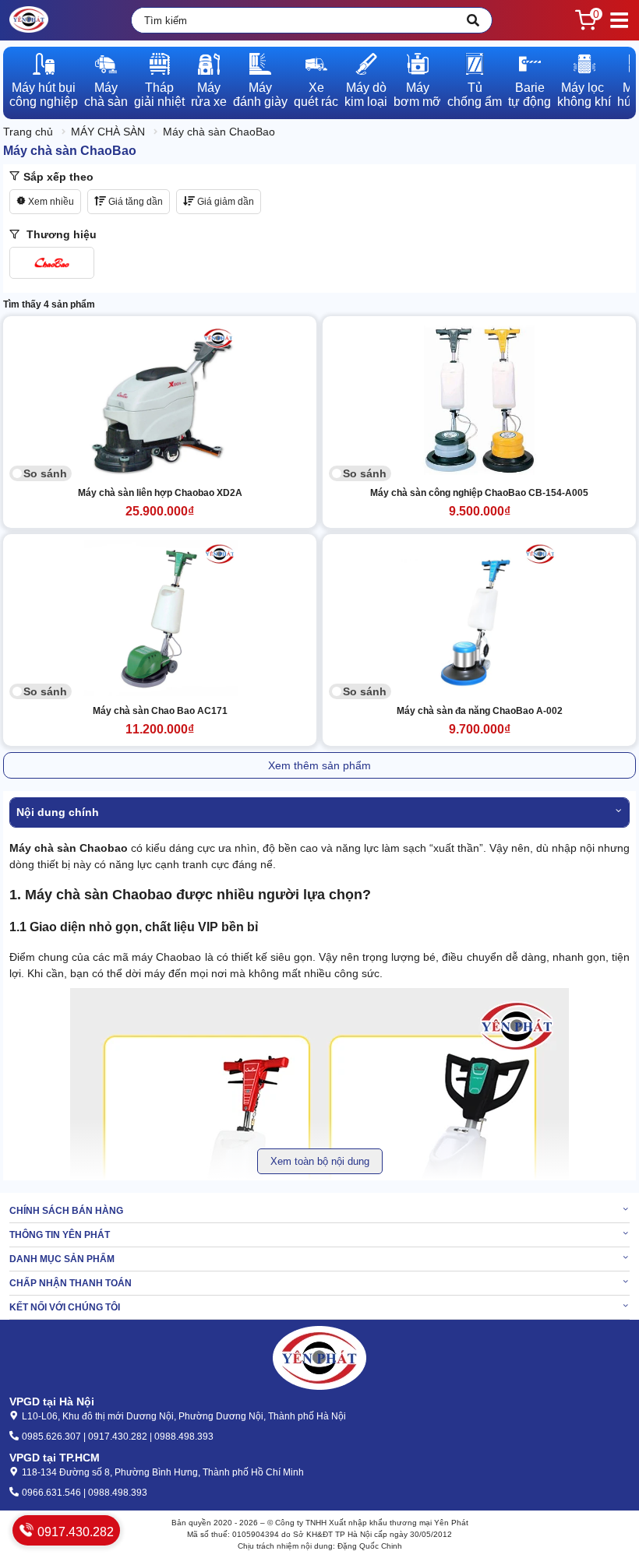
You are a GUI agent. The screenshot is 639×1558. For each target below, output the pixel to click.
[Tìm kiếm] (473, 20)
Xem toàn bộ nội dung (319, 1161)
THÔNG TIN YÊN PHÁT (59, 1234)
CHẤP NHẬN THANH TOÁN (70, 1283)
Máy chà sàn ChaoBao (219, 131)
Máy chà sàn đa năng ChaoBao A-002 (480, 710)
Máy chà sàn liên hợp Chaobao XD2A (160, 492)
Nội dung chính (57, 812)
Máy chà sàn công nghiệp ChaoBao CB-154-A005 (479, 492)
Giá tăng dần (134, 201)
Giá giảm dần (224, 201)
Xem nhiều (50, 201)
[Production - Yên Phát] (28, 20)
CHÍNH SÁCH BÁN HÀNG (66, 1210)
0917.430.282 (74, 1532)
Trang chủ (28, 131)
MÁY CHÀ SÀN (108, 131)
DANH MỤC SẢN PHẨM (62, 1259)
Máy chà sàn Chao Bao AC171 (160, 710)
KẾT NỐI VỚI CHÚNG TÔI (64, 1307)
